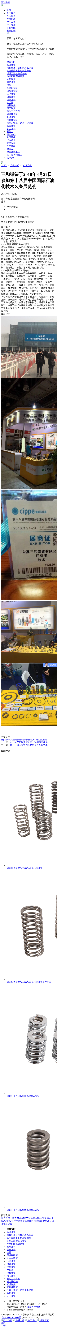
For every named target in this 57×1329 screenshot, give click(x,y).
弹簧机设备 (6, 1224)
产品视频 (11, 146)
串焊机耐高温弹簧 (15, 76)
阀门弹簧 (11, 108)
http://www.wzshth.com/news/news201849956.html (24, 740)
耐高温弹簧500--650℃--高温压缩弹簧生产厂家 (29, 982)
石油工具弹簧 (13, 111)
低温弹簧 (11, 117)
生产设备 (11, 22)
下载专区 (11, 28)
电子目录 (11, 30)
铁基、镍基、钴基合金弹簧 (20, 123)
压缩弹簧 (11, 94)
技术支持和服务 (14, 155)
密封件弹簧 (12, 120)
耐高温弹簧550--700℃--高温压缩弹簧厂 (26, 868)
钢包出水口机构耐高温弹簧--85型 (23, 1210)
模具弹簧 (11, 105)
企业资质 (11, 25)
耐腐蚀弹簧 (12, 114)
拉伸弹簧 (11, 99)
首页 (9, 10)
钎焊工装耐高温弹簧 (17, 73)
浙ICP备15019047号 (11, 1317)
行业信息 (11, 140)
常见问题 (11, 143)
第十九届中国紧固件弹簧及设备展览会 (29, 745)
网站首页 (7, 1320)
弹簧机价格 (48, 1221)
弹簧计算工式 (13, 152)
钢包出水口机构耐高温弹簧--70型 (23, 1096)
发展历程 (11, 19)
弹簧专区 (11, 62)
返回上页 (44, 1320)
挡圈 (9, 85)
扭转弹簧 (11, 97)
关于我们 (11, 13)
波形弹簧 (11, 79)
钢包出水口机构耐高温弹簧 (20, 67)
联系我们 (11, 157)
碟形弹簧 (11, 82)
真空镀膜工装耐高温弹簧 (19, 70)
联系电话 (19, 1320)
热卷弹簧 (11, 126)
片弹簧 (10, 102)
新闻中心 (11, 134)
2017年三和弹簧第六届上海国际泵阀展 (29, 742)
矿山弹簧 (11, 128)
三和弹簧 (5, 2)
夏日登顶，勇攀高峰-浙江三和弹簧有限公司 (22, 1218)
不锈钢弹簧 (12, 88)
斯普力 (10, 131)
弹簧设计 (11, 149)
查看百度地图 (33, 1307)
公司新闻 (11, 137)
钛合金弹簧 (12, 91)
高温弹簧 (11, 65)
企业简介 (11, 16)
